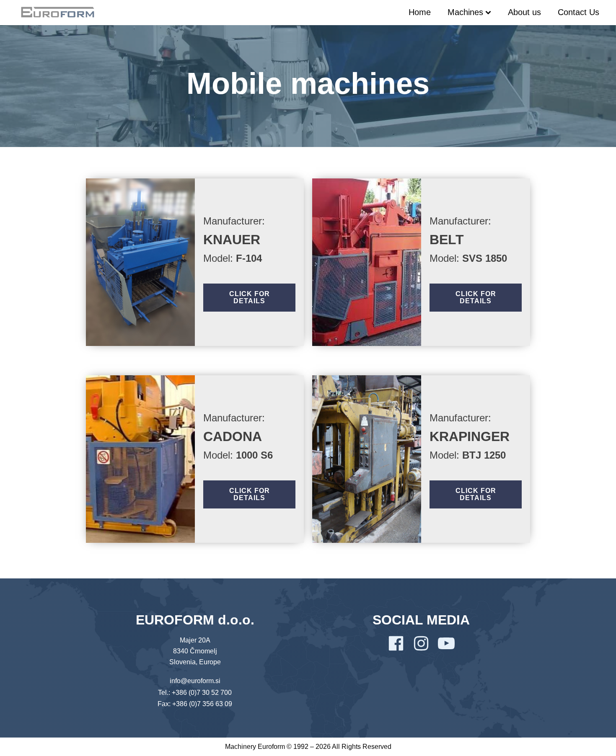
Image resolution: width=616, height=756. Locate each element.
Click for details (249, 297)
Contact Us (578, 12)
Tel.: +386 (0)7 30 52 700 (195, 692)
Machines (465, 12)
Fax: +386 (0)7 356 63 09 (195, 703)
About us (524, 12)
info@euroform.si (195, 680)
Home (420, 12)
